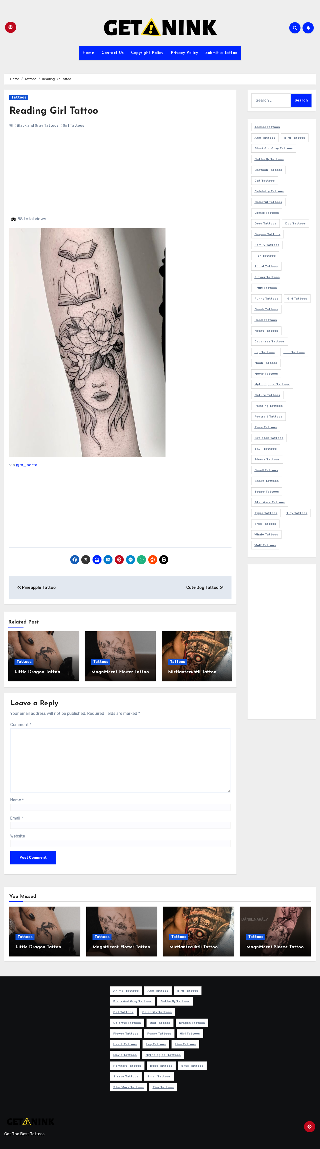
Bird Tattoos (294, 137)
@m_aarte (27, 464)
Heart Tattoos (266, 330)
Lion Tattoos (294, 352)
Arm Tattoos (265, 137)
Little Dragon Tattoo (37, 672)
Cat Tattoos (264, 180)
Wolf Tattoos (265, 545)
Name (17, 800)
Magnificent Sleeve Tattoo (275, 947)
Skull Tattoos (265, 448)
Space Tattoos (266, 491)
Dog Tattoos (295, 223)
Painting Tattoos (268, 406)
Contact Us (113, 53)
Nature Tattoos (267, 395)
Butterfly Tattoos (269, 159)
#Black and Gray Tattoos (36, 125)
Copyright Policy (147, 53)
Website (17, 836)
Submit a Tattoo (222, 53)
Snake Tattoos (266, 481)
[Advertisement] (121, 176)
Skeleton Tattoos (269, 438)
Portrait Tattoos (268, 416)
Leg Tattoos (264, 352)
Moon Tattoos (265, 363)
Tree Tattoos (265, 523)
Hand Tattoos (265, 320)
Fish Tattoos (265, 255)
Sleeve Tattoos (267, 459)
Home (88, 53)
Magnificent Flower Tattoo (120, 672)
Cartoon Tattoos (268, 170)
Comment (21, 724)
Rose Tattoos (265, 427)
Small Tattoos (266, 470)
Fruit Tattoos (265, 288)
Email (16, 818)
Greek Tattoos (266, 309)
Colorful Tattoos (268, 202)
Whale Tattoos (266, 534)
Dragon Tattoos (267, 234)
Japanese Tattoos (269, 341)
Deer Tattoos (265, 223)
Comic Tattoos (266, 212)
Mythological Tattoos (272, 384)
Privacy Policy (184, 53)
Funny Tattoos (266, 298)
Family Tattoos (267, 245)
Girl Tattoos (297, 298)
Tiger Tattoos (266, 513)
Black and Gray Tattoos (273, 148)
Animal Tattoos (267, 127)
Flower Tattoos (267, 277)
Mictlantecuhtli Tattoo (192, 672)
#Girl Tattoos (72, 125)
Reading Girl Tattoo (53, 111)
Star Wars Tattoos (269, 502)
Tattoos (18, 97)
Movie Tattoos (266, 373)
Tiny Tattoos (297, 513)
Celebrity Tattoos (269, 191)
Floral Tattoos (266, 266)
